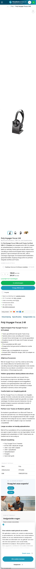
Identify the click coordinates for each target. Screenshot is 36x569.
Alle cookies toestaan (17, 559)
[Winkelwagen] (33, 2)
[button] (18, 267)
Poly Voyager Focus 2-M (23, 6)
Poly (12, 6)
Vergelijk (6, 292)
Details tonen (26, 553)
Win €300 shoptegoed (9, 307)
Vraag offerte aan (18, 288)
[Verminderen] (2, 274)
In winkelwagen (18, 283)
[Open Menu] (2, 2)
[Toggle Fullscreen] (33, 11)
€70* (17, 300)
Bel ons (11, 488)
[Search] (29, 2)
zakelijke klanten (20, 296)
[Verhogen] (7, 274)
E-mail (10, 492)
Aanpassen (17, 564)
